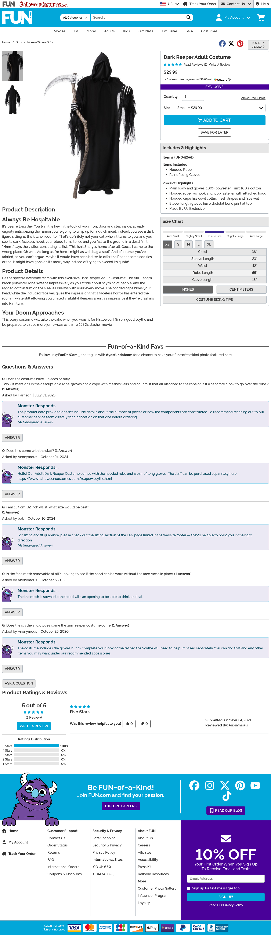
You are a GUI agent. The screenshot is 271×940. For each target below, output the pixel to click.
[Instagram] (210, 785)
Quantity (171, 97)
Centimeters (241, 289)
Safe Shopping (104, 838)
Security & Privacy (107, 845)
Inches (187, 289)
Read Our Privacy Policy (226, 905)
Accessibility (148, 860)
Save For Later (214, 132)
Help (265, 4)
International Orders (63, 867)
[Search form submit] (188, 17)
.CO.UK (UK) (102, 867)
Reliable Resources (153, 874)
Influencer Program (153, 896)
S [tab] (178, 244)
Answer (12, 438)
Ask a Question (19, 683)
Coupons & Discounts (64, 874)
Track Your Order (202, 4)
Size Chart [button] (173, 221)
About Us (145, 838)
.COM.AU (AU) (103, 874)
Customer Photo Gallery (157, 888)
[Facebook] (194, 785)
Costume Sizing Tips (214, 300)
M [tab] (188, 244)
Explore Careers (121, 806)
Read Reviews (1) (195, 64)
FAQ (50, 860)
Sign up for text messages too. (216, 888)
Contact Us (236, 4)
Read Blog (228, 811)
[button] (233, 17)
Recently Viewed (258, 44)
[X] (225, 785)
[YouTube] (255, 785)
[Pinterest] (240, 785)
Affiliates (144, 852)
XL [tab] (209, 244)
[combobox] (137, 17)
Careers (144, 845)
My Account (18, 842)
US (170, 4)
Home (13, 831)
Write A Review (219, 64)
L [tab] (198, 244)
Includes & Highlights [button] (184, 147)
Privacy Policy (104, 852)
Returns (53, 852)
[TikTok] (227, 796)
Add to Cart (216, 120)
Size (167, 108)
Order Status (57, 845)
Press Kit (145, 867)
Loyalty (144, 903)
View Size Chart (253, 98)
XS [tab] (167, 244)
